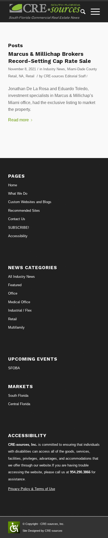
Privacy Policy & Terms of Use (31, 489)
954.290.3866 (80, 472)
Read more (18, 120)
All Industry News (21, 277)
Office (12, 293)
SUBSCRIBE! (18, 228)
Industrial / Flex (20, 310)
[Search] (80, 11)
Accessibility (18, 236)
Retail (30, 76)
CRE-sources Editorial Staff (65, 76)
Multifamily (16, 327)
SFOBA (14, 368)
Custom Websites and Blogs (29, 202)
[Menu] (92, 11)
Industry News (54, 69)
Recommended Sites (24, 211)
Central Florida (19, 404)
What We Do (17, 193)
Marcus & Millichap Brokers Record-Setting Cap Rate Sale (49, 57)
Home (12, 185)
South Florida (18, 396)
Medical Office (19, 302)
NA (21, 76)
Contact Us (16, 219)
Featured (14, 285)
